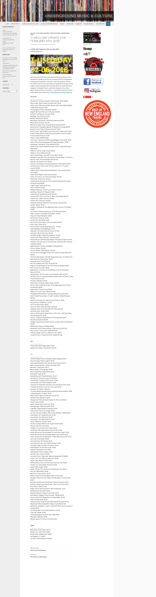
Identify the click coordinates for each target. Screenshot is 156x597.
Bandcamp (79, 23)
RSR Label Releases (88, 23)
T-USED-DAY (53, 33)
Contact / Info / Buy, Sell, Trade (30, 23)
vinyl (32, 34)
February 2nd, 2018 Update (38, 549)
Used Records (65, 33)
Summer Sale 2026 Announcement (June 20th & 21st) (9, 76)
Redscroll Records (49, 44)
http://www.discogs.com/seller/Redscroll (59, 92)
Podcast (62, 23)
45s (34, 33)
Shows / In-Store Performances (49, 23)
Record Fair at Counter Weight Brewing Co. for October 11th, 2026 (10, 59)
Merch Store (70, 23)
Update (58, 33)
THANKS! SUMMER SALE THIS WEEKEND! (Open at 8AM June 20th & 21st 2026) (10, 67)
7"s (36, 33)
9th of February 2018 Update (38, 556)
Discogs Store (15, 23)
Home (7, 23)
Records (46, 33)
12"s (31, 33)
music (42, 33)
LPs (39, 33)
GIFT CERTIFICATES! (100, 23)
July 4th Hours (6, 63)
